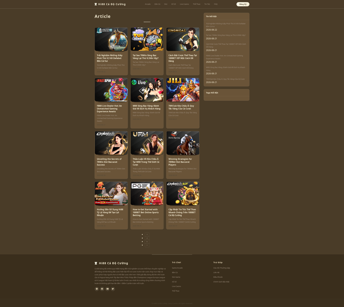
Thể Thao (196, 4)
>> (147, 242)
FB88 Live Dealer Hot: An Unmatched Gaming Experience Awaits (109, 108)
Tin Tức (207, 4)
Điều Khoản (218, 277)
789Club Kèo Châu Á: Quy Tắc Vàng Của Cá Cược (181, 107)
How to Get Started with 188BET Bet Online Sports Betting (146, 212)
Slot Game (176, 277)
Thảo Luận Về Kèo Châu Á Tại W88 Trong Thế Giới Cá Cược (146, 162)
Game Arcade (177, 268)
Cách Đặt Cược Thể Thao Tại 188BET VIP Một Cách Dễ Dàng (183, 58)
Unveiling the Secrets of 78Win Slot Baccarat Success (109, 162)
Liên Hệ (216, 272)
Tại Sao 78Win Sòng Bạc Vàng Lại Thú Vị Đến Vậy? (145, 56)
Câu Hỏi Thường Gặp (221, 268)
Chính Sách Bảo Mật (221, 281)
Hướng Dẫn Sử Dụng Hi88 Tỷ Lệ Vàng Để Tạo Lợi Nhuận (110, 212)
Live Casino (184, 4)
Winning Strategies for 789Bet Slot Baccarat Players (180, 162)
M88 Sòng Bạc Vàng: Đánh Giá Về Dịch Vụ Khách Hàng (146, 107)
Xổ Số (173, 4)
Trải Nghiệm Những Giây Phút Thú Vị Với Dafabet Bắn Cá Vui (109, 58)
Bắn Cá (157, 4)
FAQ (215, 4)
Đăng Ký (242, 4)
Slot (165, 4)
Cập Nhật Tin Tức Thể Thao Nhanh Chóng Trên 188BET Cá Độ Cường (182, 212)
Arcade (147, 4)
